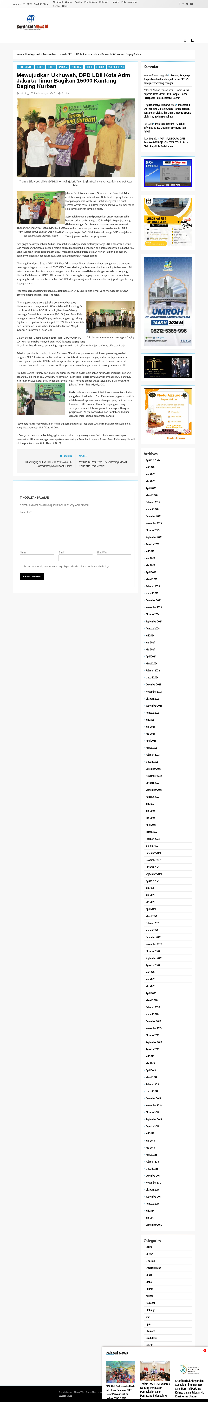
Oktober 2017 (152, 1189)
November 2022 (154, 775)
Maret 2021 (151, 916)
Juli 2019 (150, 1056)
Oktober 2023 (152, 698)
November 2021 (153, 860)
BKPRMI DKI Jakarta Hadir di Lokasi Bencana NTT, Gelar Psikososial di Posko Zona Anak (120, 1392)
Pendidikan (90, 2)
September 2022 (154, 789)
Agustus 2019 (152, 1049)
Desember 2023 (153, 684)
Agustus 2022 (152, 796)
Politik (78, 2)
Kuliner (149, 1295)
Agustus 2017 (152, 1203)
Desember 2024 (153, 600)
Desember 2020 (153, 937)
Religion (103, 2)
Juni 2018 (150, 1140)
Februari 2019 (153, 1084)
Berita (56, 5)
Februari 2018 (153, 1161)
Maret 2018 (151, 1154)
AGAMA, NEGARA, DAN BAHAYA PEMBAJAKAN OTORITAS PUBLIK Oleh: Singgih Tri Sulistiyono (166, 142)
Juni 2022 (150, 810)
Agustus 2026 (153, 460)
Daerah (149, 1254)
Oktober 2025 (153, 530)
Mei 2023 (150, 733)
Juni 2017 (150, 1217)
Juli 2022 (150, 803)
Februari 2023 (153, 754)
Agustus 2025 (153, 544)
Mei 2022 (150, 817)
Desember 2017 (153, 1175)
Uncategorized (116, 67)
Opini (65, 5)
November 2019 (154, 1028)
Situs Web (102, 552)
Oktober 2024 (153, 614)
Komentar (26, 512)
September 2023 (154, 705)
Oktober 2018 (152, 1112)
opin (148, 1317)
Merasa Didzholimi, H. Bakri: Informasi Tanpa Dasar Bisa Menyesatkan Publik (165, 127)
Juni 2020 (150, 979)
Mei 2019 (150, 1063)
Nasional (58, 2)
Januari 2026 (152, 509)
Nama (23, 552)
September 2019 (154, 1042)
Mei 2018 (150, 1147)
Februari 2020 (153, 1007)
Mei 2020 (150, 986)
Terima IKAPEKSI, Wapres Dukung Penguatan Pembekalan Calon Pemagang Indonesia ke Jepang (155, 1391)
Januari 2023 (152, 761)
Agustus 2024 (153, 628)
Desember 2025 (153, 516)
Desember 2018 (153, 1098)
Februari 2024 (153, 670)
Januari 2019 (152, 1091)
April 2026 (151, 488)
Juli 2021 (150, 888)
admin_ (24, 93)
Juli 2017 (150, 1210)
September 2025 (154, 537)
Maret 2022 (151, 831)
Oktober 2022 (152, 782)
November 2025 (154, 523)
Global (68, 2)
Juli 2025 (150, 551)
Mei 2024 (150, 649)
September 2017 (154, 1196)
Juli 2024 (150, 635)
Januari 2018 (152, 1168)
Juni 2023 (150, 726)
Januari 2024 (152, 677)
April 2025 (151, 572)
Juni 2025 (150, 558)
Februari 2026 (153, 502)
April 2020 (151, 993)
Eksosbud (150, 1260)
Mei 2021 (150, 902)
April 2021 (151, 909)
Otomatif (150, 1331)
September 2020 (154, 958)
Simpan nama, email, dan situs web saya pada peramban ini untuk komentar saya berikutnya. (67, 566)
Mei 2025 (150, 565)
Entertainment (129, 2)
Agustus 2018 (152, 1126)
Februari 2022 (153, 838)
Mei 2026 (150, 481)
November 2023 (154, 691)
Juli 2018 (150, 1133)
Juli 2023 (150, 719)
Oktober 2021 (152, 867)
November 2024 (154, 607)
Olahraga (150, 1310)
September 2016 (154, 1224)
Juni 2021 (150, 895)
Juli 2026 (150, 467)
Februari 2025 (153, 586)
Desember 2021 (153, 853)
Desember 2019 (153, 1021)
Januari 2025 (152, 593)
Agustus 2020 (153, 965)
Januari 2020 (152, 1014)
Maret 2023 (151, 747)
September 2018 (154, 1119)
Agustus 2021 (152, 881)
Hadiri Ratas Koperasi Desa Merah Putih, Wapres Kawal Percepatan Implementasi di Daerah (166, 93)
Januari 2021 (152, 930)
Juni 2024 (150, 642)
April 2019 (151, 1070)
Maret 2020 (152, 1000)
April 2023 (151, 740)
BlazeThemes (65, 1395)
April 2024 (151, 656)
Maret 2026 (152, 495)
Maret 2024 (152, 663)
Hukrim (115, 2)
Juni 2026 (150, 474)
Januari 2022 (152, 846)
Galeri (149, 1274)
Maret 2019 (151, 1077)
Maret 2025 (151, 579)
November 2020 (154, 944)
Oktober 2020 (153, 951)
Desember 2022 (153, 768)
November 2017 (153, 1182)
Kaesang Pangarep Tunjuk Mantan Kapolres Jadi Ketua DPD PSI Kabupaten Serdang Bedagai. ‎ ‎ (167, 79)
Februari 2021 (152, 923)
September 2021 (154, 874)
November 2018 (154, 1105)
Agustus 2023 (152, 712)
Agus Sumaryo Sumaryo (158, 104)
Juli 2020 (150, 972)
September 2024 (154, 621)
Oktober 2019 (152, 1035)
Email (61, 552)
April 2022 (151, 824)
